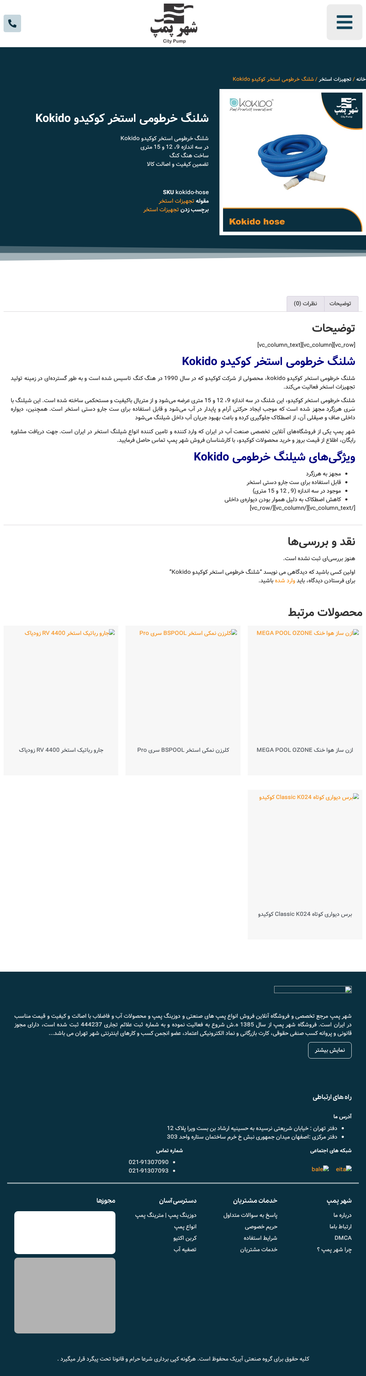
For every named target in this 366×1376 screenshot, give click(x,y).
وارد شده (285, 580)
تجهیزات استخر (335, 79)
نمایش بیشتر (330, 1050)
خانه (361, 79)
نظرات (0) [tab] (305, 303)
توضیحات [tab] (340, 303)
